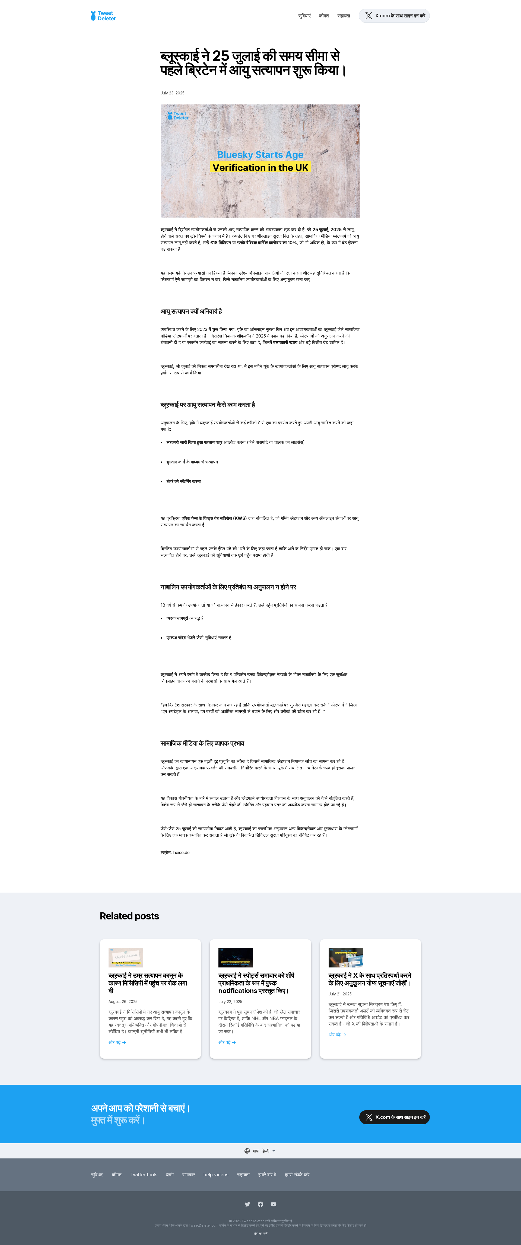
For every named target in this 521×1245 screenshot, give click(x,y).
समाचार (188, 1174)
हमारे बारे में (267, 1174)
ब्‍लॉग (170, 1174)
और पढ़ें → (117, 1042)
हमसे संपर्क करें (297, 1174)
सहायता (344, 15)
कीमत (324, 15)
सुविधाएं (304, 15)
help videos (216, 1174)
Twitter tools (143, 1174)
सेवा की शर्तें (260, 1233)
